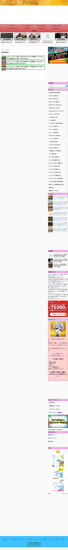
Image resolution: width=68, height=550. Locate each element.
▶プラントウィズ (52, 438)
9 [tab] (39, 45)
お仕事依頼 (34, 30)
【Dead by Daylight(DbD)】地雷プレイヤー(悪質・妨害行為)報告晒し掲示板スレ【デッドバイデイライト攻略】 (58, 281)
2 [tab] (29, 45)
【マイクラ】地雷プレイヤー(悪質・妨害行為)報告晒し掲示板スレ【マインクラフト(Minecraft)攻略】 (57, 276)
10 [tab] (40, 45)
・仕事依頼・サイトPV (54, 406)
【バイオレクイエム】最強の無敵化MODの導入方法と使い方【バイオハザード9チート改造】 (60, 265)
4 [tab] (32, 45)
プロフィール (42, 28)
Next (66, 39)
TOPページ (12, 25)
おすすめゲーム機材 (56, 25)
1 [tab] (28, 45)
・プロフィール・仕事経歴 (55, 412)
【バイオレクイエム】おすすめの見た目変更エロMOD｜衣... (6, 41)
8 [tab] (37, 45)
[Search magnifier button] (67, 86)
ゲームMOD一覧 (42, 25)
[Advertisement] (34, 15)
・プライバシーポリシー (54, 409)
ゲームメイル (34, 4)
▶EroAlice (50, 441)
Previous (2, 39)
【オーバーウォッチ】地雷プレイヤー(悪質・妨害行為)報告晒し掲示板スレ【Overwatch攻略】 (58, 286)
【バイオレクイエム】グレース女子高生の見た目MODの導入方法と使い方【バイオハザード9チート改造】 (60, 255)
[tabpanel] (7, 38)
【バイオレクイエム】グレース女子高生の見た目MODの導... (34, 41)
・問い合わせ (51, 402)
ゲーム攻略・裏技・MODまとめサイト (34, 546)
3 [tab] (31, 45)
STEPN (27, 28)
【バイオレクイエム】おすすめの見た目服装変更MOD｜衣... (20, 41)
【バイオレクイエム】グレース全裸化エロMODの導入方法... (47, 41)
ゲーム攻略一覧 (27, 25)
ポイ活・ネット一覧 (13, 28)
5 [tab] (33, 45)
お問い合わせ (56, 28)
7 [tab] (36, 45)
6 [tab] (35, 45)
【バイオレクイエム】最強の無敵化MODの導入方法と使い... (61, 41)
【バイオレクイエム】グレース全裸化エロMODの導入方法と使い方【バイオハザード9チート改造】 (60, 260)
